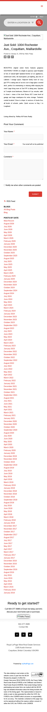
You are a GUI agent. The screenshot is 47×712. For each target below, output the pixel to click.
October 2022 (9, 357)
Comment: (8, 157)
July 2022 (8, 366)
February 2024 (10, 311)
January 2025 (9, 279)
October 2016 (9, 566)
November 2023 (10, 320)
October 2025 (9, 253)
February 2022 (10, 380)
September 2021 (10, 395)
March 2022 (8, 378)
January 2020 (9, 453)
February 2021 (10, 415)
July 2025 (8, 261)
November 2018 (10, 494)
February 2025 (10, 276)
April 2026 (8, 235)
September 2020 (10, 430)
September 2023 (10, 325)
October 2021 (9, 392)
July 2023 (8, 331)
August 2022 (9, 363)
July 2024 (8, 296)
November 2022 (10, 354)
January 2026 (9, 244)
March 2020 (8, 447)
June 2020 (8, 439)
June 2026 (8, 229)
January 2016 (9, 593)
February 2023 (10, 346)
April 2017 (8, 549)
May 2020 (8, 442)
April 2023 (8, 340)
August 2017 (9, 537)
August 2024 (9, 293)
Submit (35, 194)
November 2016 (10, 564)
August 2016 (9, 572)
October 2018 (9, 497)
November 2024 (10, 285)
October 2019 (9, 462)
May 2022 (8, 372)
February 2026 (10, 241)
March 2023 (8, 343)
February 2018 (10, 520)
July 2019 (8, 471)
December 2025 (10, 247)
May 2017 (8, 546)
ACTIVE (32, 16)
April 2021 (8, 410)
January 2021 (9, 418)
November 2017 (10, 529)
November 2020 (10, 424)
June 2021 (8, 404)
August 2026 (9, 224)
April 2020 (8, 444)
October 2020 (9, 427)
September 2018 (10, 500)
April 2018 (8, 514)
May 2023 (8, 337)
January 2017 (9, 558)
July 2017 (8, 540)
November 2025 (10, 250)
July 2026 (8, 227)
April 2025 (8, 270)
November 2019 (10, 459)
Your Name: (9, 131)
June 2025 (8, 264)
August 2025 (9, 258)
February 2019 (10, 485)
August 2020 (9, 433)
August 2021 (9, 398)
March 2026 (8, 238)
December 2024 (10, 282)
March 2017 (8, 552)
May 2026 (8, 232)
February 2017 (10, 555)
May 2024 (8, 302)
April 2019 (8, 479)
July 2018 (8, 505)
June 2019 (8, 473)
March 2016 (8, 587)
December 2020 (10, 421)
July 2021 (8, 401)
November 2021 (10, 389)
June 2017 (8, 543)
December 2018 (10, 491)
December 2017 (10, 526)
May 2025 (8, 267)
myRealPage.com (27, 664)
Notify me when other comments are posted (23, 185)
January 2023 (9, 349)
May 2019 (8, 476)
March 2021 (8, 413)
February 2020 (10, 450)
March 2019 (8, 482)
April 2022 (8, 375)
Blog (6, 212)
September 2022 (10, 360)
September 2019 (10, 465)
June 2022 (8, 369)
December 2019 (10, 456)
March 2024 (8, 308)
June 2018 (8, 508)
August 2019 (9, 468)
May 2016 (8, 581)
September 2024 (10, 290)
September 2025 (10, 256)
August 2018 (9, 503)
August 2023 (9, 328)
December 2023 (10, 317)
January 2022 (9, 383)
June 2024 (8, 299)
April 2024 (8, 305)
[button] (17, 635)
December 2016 (10, 561)
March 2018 (8, 517)
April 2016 (8, 584)
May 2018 (8, 511)
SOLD (41, 16)
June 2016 (8, 578)
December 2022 (10, 351)
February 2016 (10, 590)
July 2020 (8, 436)
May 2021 (8, 407)
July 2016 (8, 575)
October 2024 (9, 288)
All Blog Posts (9, 210)
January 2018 (9, 523)
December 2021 (10, 386)
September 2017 (10, 535)
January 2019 (9, 488)
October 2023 (9, 322)
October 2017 (9, 532)
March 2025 (8, 273)
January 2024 (9, 314)
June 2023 (8, 334)
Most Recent (9, 221)
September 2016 (10, 569)
